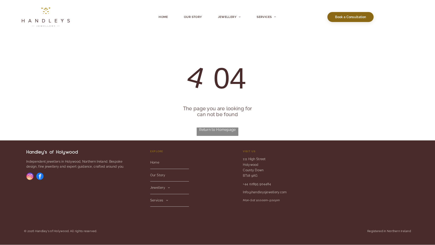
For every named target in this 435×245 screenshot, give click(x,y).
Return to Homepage (217, 129)
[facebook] (40, 177)
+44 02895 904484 (257, 184)
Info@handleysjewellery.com (265, 192)
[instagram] (30, 177)
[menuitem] (163, 17)
